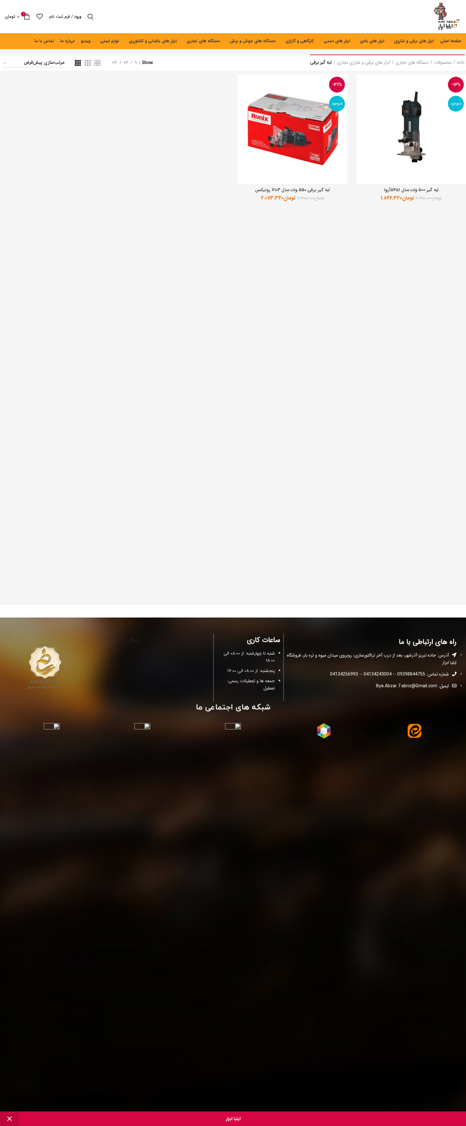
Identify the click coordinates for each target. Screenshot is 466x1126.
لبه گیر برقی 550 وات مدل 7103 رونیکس (292, 189)
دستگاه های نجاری (412, 63)
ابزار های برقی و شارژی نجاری (363, 63)
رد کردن (9, 1118)
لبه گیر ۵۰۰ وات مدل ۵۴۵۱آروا (411, 189)
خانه (461, 63)
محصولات (442, 63)
